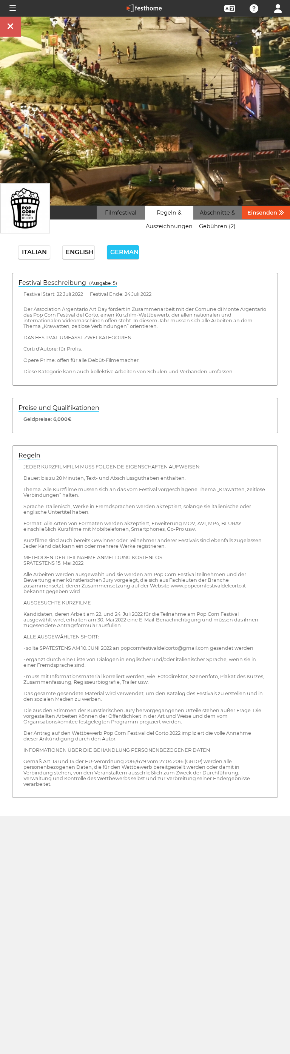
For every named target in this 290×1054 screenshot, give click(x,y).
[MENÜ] (12, 8)
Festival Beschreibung (68, 282)
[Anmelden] (278, 8)
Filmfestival (120, 212)
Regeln (29, 455)
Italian (34, 252)
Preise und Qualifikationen (59, 407)
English (80, 252)
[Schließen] (10, 27)
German (124, 252)
